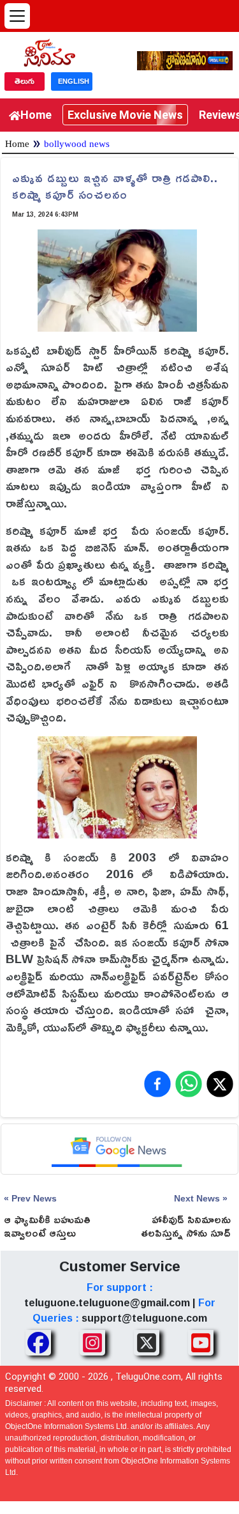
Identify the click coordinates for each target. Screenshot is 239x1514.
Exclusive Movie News (125, 114)
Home (36, 114)
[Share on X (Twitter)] (220, 1084)
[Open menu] (17, 16)
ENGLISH (73, 81)
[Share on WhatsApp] (188, 1084)
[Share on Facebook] (157, 1084)
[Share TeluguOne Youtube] (201, 1343)
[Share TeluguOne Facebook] (38, 1343)
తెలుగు (24, 81)
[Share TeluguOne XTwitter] (146, 1343)
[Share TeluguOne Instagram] (92, 1343)
